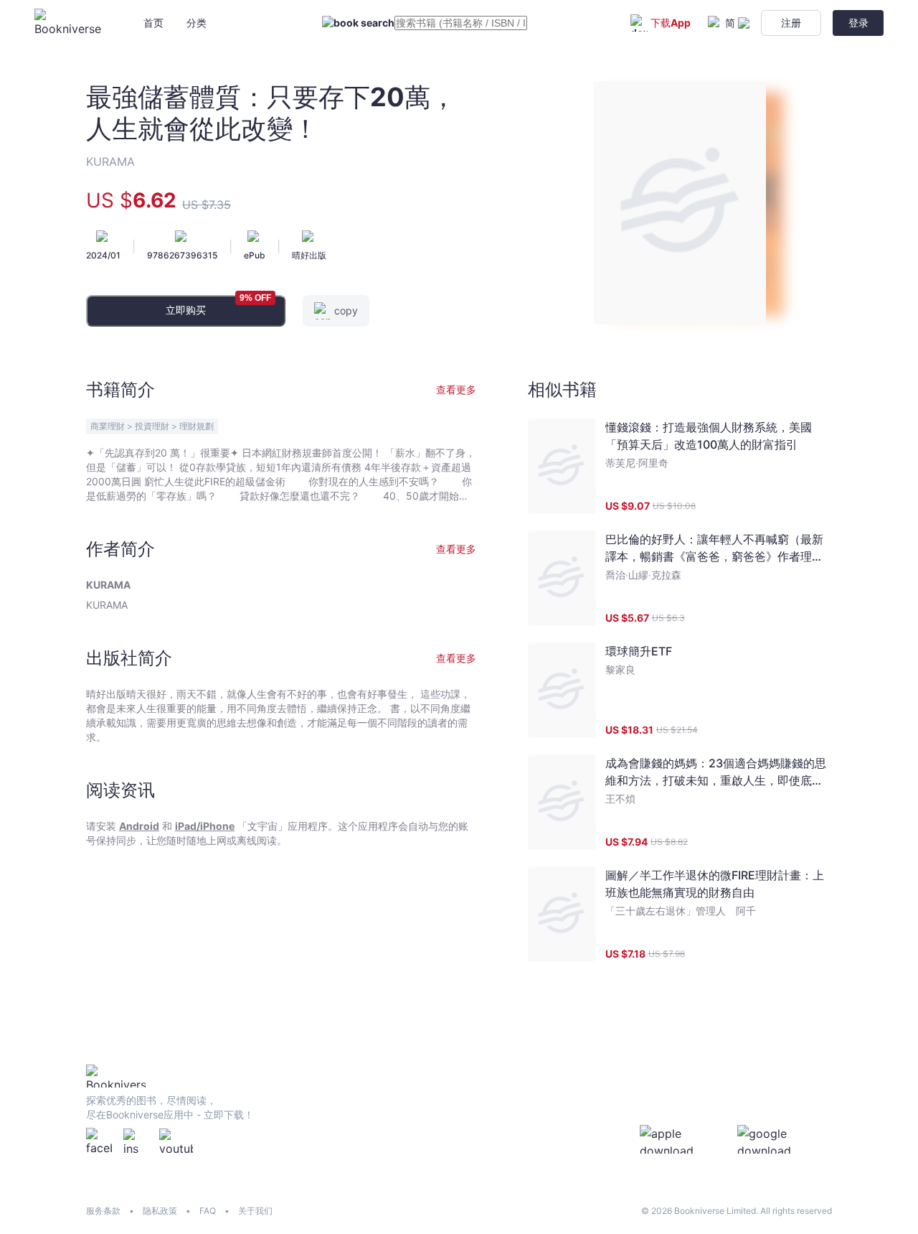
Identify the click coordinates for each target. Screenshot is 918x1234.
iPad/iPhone (205, 826)
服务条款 (103, 1210)
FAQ (207, 1210)
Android (139, 826)
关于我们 (255, 1210)
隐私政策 (160, 1210)
